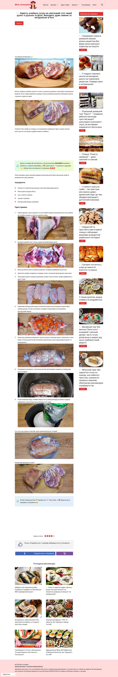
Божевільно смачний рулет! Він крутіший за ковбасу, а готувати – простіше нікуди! (27, 622)
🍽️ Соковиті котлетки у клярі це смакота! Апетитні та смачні (90, 267)
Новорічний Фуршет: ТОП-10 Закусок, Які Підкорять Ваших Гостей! (57, 622)
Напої (94, 5)
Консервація (86, 5)
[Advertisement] (44, 42)
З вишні (83, 163)
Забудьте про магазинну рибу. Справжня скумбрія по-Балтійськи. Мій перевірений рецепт (28, 589)
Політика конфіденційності (35, 666)
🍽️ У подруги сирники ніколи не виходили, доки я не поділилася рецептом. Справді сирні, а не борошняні (91, 78)
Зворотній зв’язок (20, 666)
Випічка (45, 5)
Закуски (74, 5)
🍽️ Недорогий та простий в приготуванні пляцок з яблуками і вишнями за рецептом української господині (90, 232)
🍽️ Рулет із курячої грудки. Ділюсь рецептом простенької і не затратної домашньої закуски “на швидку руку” (59, 590)
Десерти (53, 5)
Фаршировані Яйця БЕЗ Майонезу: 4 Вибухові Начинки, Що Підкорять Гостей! (59, 652)
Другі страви (65, 5)
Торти (82, 130)
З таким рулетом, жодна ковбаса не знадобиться (90, 298)
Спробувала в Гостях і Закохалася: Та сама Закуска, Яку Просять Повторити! (28, 652)
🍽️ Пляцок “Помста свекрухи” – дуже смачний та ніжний (88, 157)
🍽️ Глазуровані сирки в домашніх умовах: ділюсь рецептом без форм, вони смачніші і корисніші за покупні (90, 41)
